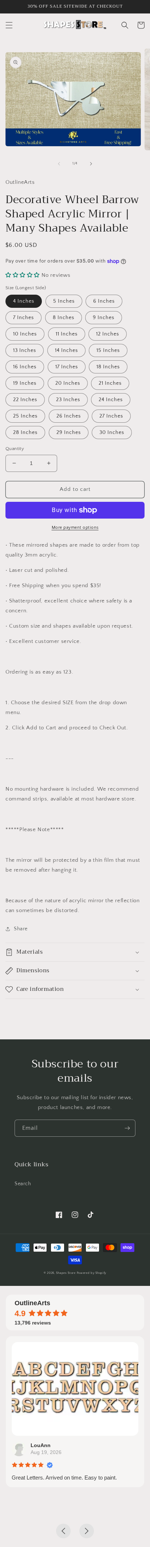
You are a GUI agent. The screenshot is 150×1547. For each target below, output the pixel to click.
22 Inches (25, 400)
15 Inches (108, 350)
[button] (9, 25)
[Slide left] (59, 164)
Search (23, 1184)
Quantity (14, 448)
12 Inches (107, 334)
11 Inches (67, 334)
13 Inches (24, 350)
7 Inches (23, 318)
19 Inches (24, 383)
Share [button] (21, 929)
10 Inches (25, 334)
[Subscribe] (127, 1128)
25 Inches (25, 416)
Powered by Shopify (92, 1273)
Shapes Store (65, 1273)
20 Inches (67, 383)
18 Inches (108, 367)
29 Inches (68, 432)
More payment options (75, 527)
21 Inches (110, 383)
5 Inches (64, 301)
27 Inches (111, 416)
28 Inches (25, 432)
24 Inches (111, 400)
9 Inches (103, 318)
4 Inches (23, 301)
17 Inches (66, 367)
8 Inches (63, 318)
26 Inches (68, 416)
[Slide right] (91, 164)
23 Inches (68, 400)
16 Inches (24, 367)
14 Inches (66, 350)
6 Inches (104, 301)
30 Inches (111, 432)
